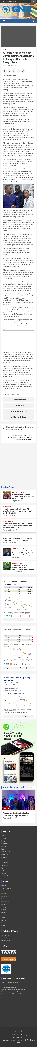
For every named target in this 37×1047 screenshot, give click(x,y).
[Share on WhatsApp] (14, 71)
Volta (3, 870)
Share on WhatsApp (20, 411)
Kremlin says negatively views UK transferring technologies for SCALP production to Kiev (17, 511)
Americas (15, 548)
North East (4, 854)
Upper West (5, 868)
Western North (6, 876)
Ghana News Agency (23, 1035)
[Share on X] (9, 71)
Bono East (4, 844)
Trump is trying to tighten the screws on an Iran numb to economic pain (17, 539)
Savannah (4, 862)
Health (3, 909)
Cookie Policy (5, 938)
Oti (2, 860)
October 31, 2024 (8, 66)
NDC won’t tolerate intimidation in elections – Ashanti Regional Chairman (19, 428)
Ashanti (3, 838)
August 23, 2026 (8, 818)
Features (4, 904)
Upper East (4, 865)
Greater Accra (6, 852)
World (10, 507)
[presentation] (31, 787)
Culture (3, 891)
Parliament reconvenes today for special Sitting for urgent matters (23, 496)
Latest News (8, 487)
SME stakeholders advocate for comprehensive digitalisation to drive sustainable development (20, 437)
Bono (3, 841)
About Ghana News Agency (10, 983)
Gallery (3, 907)
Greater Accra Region (13, 394)
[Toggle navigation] (4, 21)
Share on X (20, 405)
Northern (4, 857)
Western (4, 873)
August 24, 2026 (17, 501)
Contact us (5, 1040)
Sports (3, 920)
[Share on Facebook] (5, 71)
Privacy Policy (5, 941)
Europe (5, 507)
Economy (7, 808)
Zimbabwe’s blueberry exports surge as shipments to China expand (23, 567)
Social (3, 918)
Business (4, 885)
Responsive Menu (33, 1)
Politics (22, 492)
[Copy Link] (23, 71)
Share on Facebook (19, 400)
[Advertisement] (18, 465)
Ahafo (3, 836)
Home (3, 926)
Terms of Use (5, 935)
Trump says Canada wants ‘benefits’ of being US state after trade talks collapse (23, 553)
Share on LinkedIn (19, 417)
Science (6, 49)
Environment (5, 901)
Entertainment (6, 899)
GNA (16, 66)
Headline (15, 492)
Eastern (3, 849)
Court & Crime (6, 888)
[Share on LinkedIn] (18, 71)
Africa (14, 563)
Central (3, 846)
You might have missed (13, 787)
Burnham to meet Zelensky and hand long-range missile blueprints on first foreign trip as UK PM (17, 526)
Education (4, 896)
